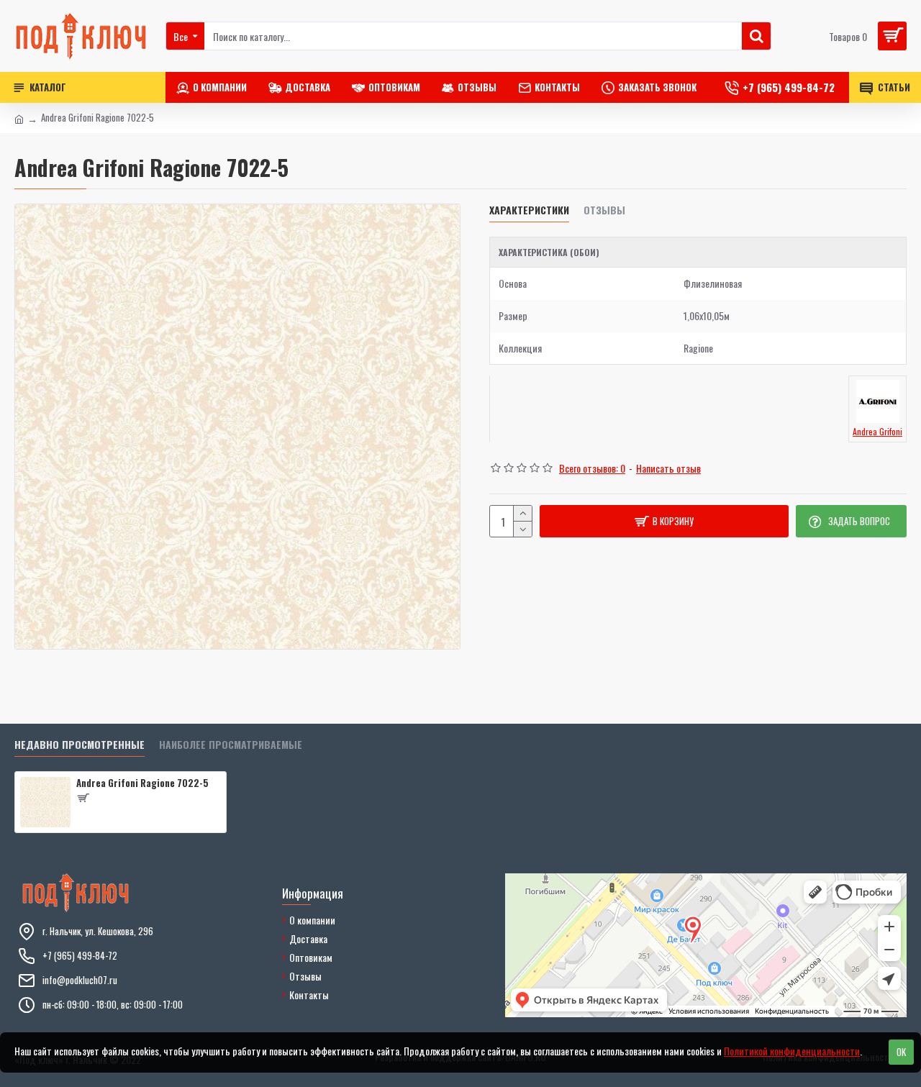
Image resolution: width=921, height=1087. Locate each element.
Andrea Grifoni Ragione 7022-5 (142, 783)
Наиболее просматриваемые (230, 745)
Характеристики (529, 210)
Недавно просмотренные (79, 745)
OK (901, 1052)
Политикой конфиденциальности (792, 1050)
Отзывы (604, 210)
